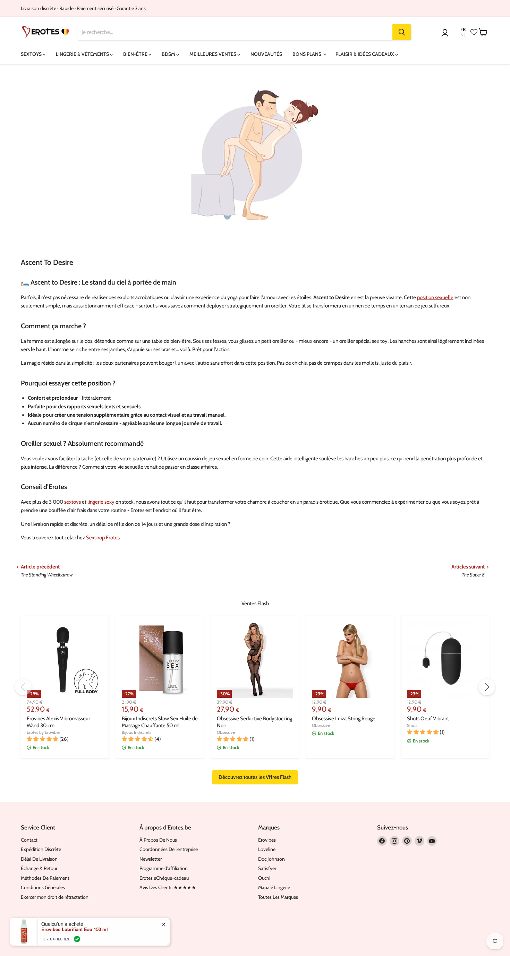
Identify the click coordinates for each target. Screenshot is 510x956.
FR (463, 29)
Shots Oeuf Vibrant (428, 718)
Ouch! (264, 878)
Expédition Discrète (41, 849)
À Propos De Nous (158, 840)
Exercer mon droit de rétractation (54, 897)
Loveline (266, 849)
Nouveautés (266, 54)
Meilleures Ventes (213, 54)
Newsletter (150, 859)
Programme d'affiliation (163, 868)
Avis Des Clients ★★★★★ (167, 887)
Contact (29, 840)
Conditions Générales (43, 887)
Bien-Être (135, 54)
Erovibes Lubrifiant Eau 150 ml (74, 929)
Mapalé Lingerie (274, 887)
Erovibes (267, 840)
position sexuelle (435, 297)
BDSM (169, 54)
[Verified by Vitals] (77, 939)
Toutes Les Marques (278, 897)
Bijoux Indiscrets (136, 732)
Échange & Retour (39, 868)
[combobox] (235, 32)
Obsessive (226, 732)
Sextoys (32, 54)
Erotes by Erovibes (43, 732)
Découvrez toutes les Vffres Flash (255, 777)
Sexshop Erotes (103, 538)
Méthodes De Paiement (45, 878)
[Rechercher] (401, 32)
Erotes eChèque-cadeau (164, 878)
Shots (412, 725)
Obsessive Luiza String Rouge (343, 718)
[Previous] (23, 687)
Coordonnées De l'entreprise (168, 849)
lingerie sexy (100, 502)
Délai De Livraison (39, 859)
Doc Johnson (271, 859)
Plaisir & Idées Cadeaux (365, 54)
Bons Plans (307, 54)
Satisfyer (267, 868)
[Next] (486, 687)
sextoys (72, 502)
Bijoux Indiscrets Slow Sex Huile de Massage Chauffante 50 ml (160, 722)
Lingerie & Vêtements (83, 54)
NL (463, 34)
